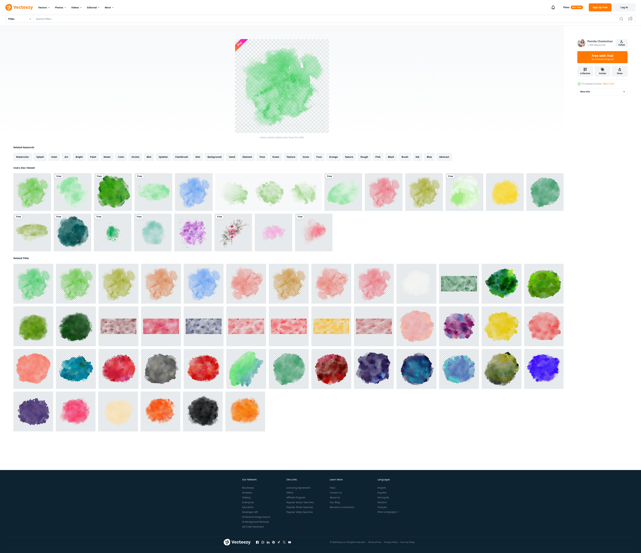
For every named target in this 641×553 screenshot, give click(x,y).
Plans (566, 7)
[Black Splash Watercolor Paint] (203, 411)
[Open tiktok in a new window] (279, 542)
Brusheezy (248, 487)
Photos (59, 7)
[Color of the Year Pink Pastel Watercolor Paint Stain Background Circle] (33, 369)
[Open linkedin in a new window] (268, 542)
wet (197, 156)
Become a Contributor (342, 507)
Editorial (92, 7)
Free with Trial (603, 57)
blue (429, 156)
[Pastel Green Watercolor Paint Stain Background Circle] (545, 192)
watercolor (22, 156)
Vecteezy (247, 492)
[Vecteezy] (19, 7)
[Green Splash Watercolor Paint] (32, 192)
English (382, 487)
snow (306, 156)
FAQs (332, 487)
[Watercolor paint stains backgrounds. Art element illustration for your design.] (112, 232)
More (108, 7)
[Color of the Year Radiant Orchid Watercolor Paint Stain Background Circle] (459, 326)
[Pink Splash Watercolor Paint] (76, 411)
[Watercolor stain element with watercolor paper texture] (153, 232)
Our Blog (335, 502)
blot (149, 156)
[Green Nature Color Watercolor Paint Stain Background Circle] (113, 192)
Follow (621, 44)
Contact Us (336, 492)
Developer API (250, 512)
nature (349, 156)
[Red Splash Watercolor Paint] (384, 192)
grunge (333, 156)
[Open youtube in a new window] (289, 542)
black (391, 156)
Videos (75, 7)
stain (54, 156)
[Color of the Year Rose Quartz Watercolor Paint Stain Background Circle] (416, 326)
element (247, 156)
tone (262, 156)
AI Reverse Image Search (256, 516)
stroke (135, 156)
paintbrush (181, 156)
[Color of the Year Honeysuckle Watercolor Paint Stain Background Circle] (118, 369)
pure (319, 156)
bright (79, 156)
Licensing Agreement (298, 487)
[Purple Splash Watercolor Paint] (33, 411)
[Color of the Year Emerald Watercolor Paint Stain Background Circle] (502, 284)
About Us (335, 497)
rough (364, 156)
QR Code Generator (253, 526)
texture (291, 156)
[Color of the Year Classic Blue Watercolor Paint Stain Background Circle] (416, 369)
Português (383, 497)
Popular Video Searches (299, 512)
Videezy (246, 497)
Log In (624, 7)
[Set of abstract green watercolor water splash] (268, 192)
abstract (444, 156)
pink (378, 156)
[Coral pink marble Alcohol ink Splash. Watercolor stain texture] (313, 232)
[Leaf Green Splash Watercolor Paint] (76, 326)
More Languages (387, 512)
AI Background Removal (255, 521)
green (275, 156)
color (121, 156)
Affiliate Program (295, 497)
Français (382, 507)
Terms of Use (374, 542)
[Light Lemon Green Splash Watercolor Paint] (33, 326)
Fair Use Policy (407, 542)
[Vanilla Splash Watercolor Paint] (118, 411)
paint (93, 156)
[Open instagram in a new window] (262, 542)
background (214, 156)
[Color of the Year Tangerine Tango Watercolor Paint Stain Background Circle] (204, 369)
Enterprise (248, 502)
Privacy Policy (391, 542)
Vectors (42, 7)
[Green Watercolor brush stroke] (464, 192)
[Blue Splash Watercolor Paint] (194, 192)
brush (405, 156)
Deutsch (382, 502)
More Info (585, 91)
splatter (163, 156)
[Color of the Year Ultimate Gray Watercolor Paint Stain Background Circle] (161, 369)
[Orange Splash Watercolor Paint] (161, 284)
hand (232, 156)
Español (382, 492)
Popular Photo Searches (299, 507)
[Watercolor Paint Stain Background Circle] (246, 369)
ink (417, 156)
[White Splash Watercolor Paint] (416, 284)
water (107, 156)
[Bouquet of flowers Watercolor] (233, 232)
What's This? (608, 83)
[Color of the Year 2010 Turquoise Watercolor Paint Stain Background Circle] (76, 369)
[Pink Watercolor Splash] (273, 232)
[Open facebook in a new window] (257, 542)
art (66, 156)
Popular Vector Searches (300, 502)
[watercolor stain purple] (193, 232)
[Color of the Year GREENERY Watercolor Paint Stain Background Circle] (544, 284)
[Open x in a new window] (284, 542)
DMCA (289, 492)
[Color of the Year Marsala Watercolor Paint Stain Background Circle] (331, 369)
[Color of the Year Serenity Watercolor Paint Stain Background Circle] (459, 369)
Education (247, 507)
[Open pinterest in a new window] (273, 542)
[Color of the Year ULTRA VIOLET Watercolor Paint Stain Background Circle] (374, 369)
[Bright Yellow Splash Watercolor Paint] (505, 192)
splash (40, 156)
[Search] (621, 19)
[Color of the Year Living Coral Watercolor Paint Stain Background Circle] (544, 326)
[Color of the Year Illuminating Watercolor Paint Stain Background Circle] (502, 326)
